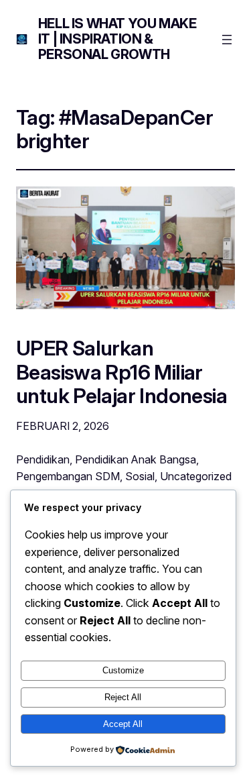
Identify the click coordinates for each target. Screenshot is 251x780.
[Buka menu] (227, 40)
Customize (123, 670)
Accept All (123, 724)
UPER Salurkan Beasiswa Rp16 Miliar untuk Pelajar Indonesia (121, 371)
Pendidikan (43, 459)
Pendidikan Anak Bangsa (135, 459)
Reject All (122, 697)
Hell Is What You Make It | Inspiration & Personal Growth (117, 38)
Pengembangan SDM (68, 476)
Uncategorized (196, 476)
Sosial (140, 476)
